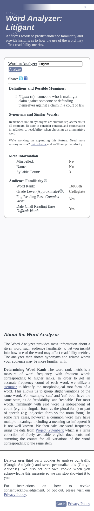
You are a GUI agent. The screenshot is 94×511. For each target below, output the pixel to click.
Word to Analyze (22, 64)
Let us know (39, 144)
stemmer (10, 387)
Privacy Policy (15, 494)
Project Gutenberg (50, 430)
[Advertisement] (47, 275)
